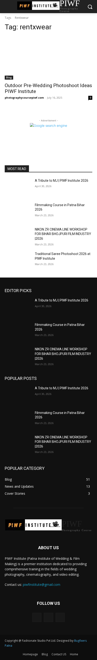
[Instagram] (48, 617)
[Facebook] (36, 617)
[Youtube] (60, 617)
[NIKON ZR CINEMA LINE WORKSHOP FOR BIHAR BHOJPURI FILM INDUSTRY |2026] (18, 236)
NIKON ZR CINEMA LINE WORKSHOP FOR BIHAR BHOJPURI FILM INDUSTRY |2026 (63, 234)
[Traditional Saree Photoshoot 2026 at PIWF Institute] (18, 261)
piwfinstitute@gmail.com (41, 584)
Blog (9, 77)
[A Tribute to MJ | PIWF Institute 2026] (18, 187)
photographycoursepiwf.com (24, 97)
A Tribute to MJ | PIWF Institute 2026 (61, 180)
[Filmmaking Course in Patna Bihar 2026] (18, 212)
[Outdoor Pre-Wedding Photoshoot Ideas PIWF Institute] (48, 58)
